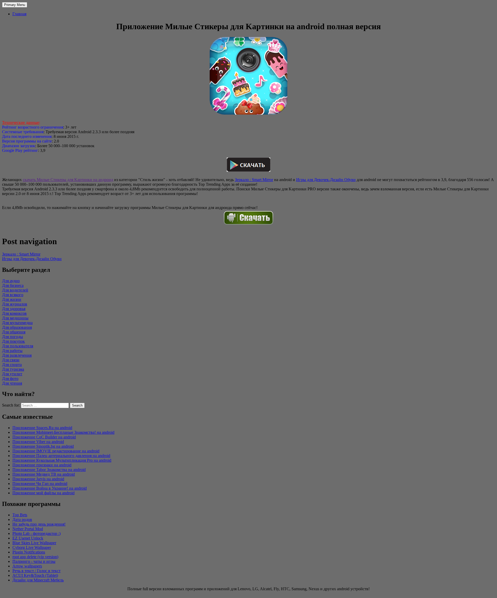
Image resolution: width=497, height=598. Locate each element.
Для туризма (13, 369)
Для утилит (12, 374)
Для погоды (12, 336)
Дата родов (22, 519)
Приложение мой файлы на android (43, 493)
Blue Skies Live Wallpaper (34, 543)
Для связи (10, 360)
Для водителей (15, 290)
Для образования (17, 327)
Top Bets (19, 515)
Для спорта (12, 364)
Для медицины (15, 318)
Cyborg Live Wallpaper (31, 547)
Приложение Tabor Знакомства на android (49, 469)
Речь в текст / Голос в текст (36, 571)
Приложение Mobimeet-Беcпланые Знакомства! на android (63, 432)
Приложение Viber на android (38, 441)
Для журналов (14, 304)
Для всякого (12, 295)
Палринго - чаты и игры (33, 561)
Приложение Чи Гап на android (39, 483)
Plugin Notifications (28, 552)
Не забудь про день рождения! (38, 524)
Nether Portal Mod (27, 529)
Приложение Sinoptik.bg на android (43, 446)
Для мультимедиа (17, 322)
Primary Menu (14, 5)
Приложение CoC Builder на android (44, 437)
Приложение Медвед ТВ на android (43, 474)
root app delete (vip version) (35, 557)
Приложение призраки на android (41, 465)
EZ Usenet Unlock (27, 538)
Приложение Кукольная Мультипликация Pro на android (61, 460)
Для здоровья (13, 309)
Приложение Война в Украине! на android (49, 488)
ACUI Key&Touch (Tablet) (35, 575)
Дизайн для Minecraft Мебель (38, 580)
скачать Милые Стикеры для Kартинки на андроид (68, 179)
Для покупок (13, 341)
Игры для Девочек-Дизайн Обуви (326, 179)
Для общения (13, 332)
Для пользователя (17, 346)
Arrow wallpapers (27, 566)
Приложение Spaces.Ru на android (42, 427)
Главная (19, 14)
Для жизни (11, 299)
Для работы (12, 350)
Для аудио (11, 281)
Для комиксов (14, 313)
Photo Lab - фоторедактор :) (36, 533)
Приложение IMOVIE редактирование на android (55, 451)
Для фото (10, 378)
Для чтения (12, 383)
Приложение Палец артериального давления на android (61, 455)
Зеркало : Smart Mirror (254, 179)
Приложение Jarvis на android (38, 479)
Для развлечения (17, 355)
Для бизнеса (13, 285)
